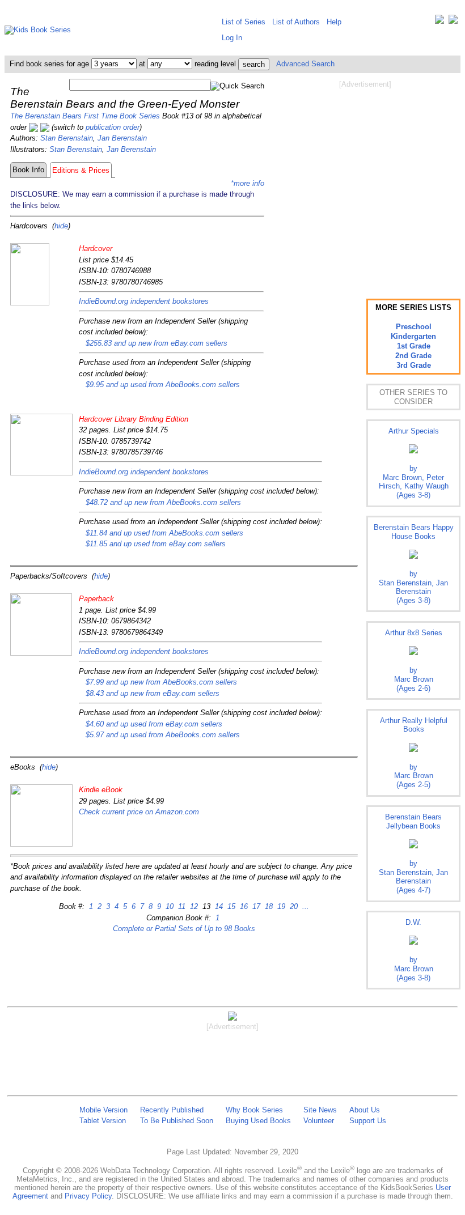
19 (280, 906)
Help (334, 22)
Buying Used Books (258, 1120)
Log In (232, 37)
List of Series (243, 22)
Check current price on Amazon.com (139, 812)
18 (268, 906)
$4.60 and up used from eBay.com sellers (154, 724)
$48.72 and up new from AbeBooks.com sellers (163, 502)
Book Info (28, 169)
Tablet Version (102, 1120)
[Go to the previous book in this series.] (33, 127)
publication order (113, 127)
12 (193, 906)
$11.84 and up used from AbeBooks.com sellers (164, 533)
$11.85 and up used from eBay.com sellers (156, 543)
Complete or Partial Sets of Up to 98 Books (184, 928)
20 (293, 906)
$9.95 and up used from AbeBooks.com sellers (163, 384)
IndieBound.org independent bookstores (144, 301)
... (304, 906)
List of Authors (296, 22)
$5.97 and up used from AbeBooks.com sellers (163, 734)
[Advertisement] (365, 180)
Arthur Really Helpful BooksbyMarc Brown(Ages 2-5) (413, 752)
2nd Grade (413, 355)
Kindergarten (413, 336)
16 (243, 906)
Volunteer (318, 1120)
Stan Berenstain (66, 138)
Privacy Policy (88, 1196)
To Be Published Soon (176, 1120)
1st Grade (413, 346)
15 (230, 906)
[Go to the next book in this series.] (44, 127)
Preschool (414, 326)
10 (168, 906)
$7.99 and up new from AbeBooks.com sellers (161, 682)
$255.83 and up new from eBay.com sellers (156, 343)
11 (180, 906)
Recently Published (172, 1110)
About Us (364, 1110)
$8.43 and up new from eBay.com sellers (152, 693)
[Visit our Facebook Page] (453, 22)
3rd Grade (413, 365)
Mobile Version (103, 1110)
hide (61, 226)
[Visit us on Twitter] (439, 22)
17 (255, 906)
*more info (247, 183)
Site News (320, 1110)
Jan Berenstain (122, 138)
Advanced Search (305, 64)
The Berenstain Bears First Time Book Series (85, 116)
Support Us (367, 1120)
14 (218, 906)
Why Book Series (254, 1110)
